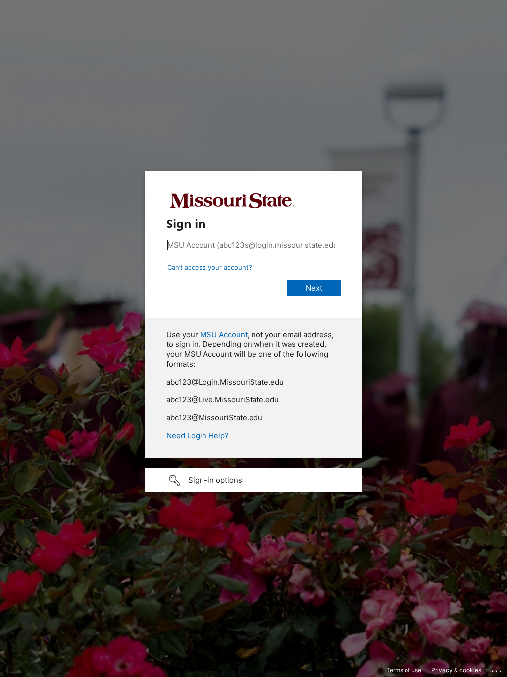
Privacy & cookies (456, 670)
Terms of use (403, 670)
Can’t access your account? (209, 267)
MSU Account (224, 334)
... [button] (497, 669)
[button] (253, 480)
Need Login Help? (197, 435)
